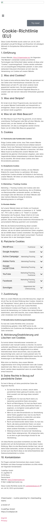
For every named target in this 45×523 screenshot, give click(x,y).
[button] (22, 16)
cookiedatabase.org (32, 486)
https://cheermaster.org (21, 57)
